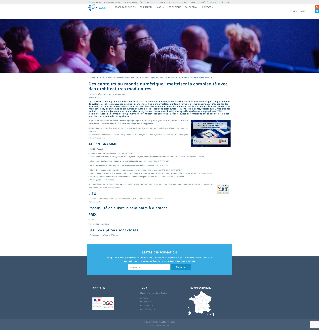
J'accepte (226, 2)
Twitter (145, 298)
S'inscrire (181, 267)
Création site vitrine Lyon (159, 325)
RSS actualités (146, 302)
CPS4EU (120, 184)
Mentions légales (159, 293)
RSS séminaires (147, 305)
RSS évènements (147, 309)
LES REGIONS (174, 7)
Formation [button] (146, 7)
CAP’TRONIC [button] (191, 7)
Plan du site (145, 293)
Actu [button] (160, 7)
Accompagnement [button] (125, 7)
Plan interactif (94, 202)
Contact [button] (207, 7)
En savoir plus (213, 2)
